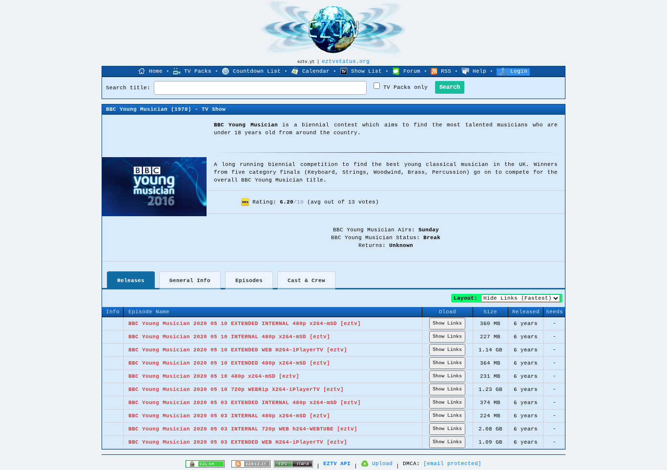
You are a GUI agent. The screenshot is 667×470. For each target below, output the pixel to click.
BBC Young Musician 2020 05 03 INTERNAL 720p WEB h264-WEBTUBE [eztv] (242, 429)
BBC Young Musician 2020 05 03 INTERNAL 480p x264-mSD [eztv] (229, 416)
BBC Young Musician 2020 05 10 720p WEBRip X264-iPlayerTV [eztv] (236, 389)
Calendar (316, 71)
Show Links (447, 323)
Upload (382, 464)
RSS (446, 71)
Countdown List (257, 71)
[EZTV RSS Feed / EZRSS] (251, 466)
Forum (411, 71)
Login (518, 71)
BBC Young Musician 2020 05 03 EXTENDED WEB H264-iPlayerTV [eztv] (237, 442)
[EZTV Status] (293, 466)
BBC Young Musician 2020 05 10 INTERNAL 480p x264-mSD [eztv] (229, 337)
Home (156, 71)
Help (479, 71)
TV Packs (197, 71)
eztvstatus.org (346, 61)
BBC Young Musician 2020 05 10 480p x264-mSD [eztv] (213, 376)
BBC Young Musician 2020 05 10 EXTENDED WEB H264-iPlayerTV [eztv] (237, 350)
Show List (366, 71)
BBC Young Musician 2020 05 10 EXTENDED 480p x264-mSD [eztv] (229, 363)
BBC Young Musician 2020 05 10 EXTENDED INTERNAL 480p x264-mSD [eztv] (244, 324)
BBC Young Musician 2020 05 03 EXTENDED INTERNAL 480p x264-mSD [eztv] (244, 403)
